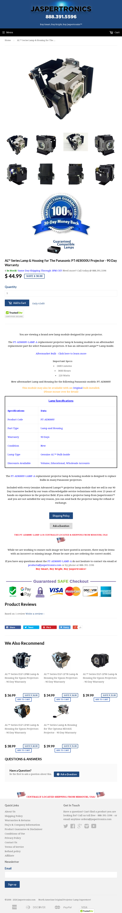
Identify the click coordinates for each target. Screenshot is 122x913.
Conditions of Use (15, 833)
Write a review (34, 613)
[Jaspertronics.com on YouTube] (93, 827)
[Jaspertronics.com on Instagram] (86, 827)
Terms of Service (14, 846)
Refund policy (12, 851)
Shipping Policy (61, 515)
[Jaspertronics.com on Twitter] (65, 827)
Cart (117, 32)
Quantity (11, 287)
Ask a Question (61, 525)
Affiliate (9, 855)
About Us (10, 811)
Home (8, 40)
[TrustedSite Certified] (14, 314)
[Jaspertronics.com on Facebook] (72, 827)
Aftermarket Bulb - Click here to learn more (61, 353)
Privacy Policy (13, 838)
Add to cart (23, 699)
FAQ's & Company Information (22, 824)
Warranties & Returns (17, 820)
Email (8, 868)
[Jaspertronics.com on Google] (79, 827)
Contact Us (11, 842)
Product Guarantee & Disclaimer (23, 829)
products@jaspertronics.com (44, 565)
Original (78, 387)
